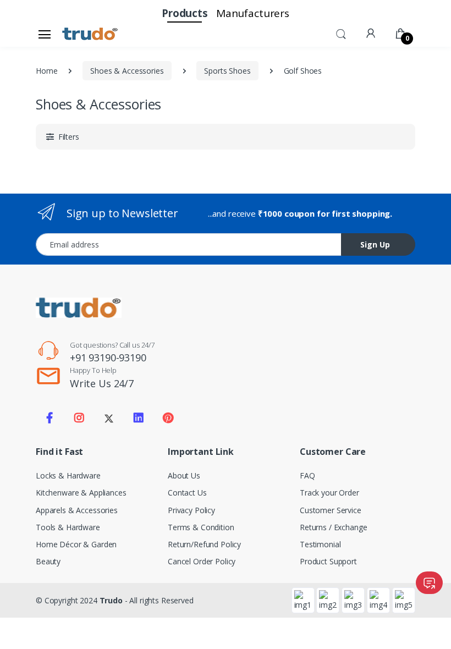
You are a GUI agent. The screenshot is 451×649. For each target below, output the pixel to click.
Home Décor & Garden (76, 544)
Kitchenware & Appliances (81, 492)
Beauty (48, 561)
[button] (341, 33)
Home (46, 70)
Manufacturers (252, 13)
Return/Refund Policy (204, 544)
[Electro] (90, 34)
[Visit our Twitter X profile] (109, 418)
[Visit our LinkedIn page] (138, 418)
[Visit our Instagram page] (79, 418)
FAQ (307, 475)
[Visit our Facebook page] (49, 418)
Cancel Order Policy (201, 561)
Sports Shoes (227, 70)
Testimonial (320, 544)
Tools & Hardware (68, 527)
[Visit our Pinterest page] (168, 418)
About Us (184, 475)
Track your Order (329, 492)
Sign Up (375, 244)
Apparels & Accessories (77, 510)
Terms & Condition (201, 527)
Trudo (111, 600)
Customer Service (330, 510)
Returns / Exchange (333, 527)
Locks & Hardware (68, 475)
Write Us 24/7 (102, 383)
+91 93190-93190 (108, 357)
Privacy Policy (191, 510)
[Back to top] (432, 630)
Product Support (328, 561)
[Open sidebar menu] (44, 34)
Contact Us (187, 492)
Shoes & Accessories (126, 70)
